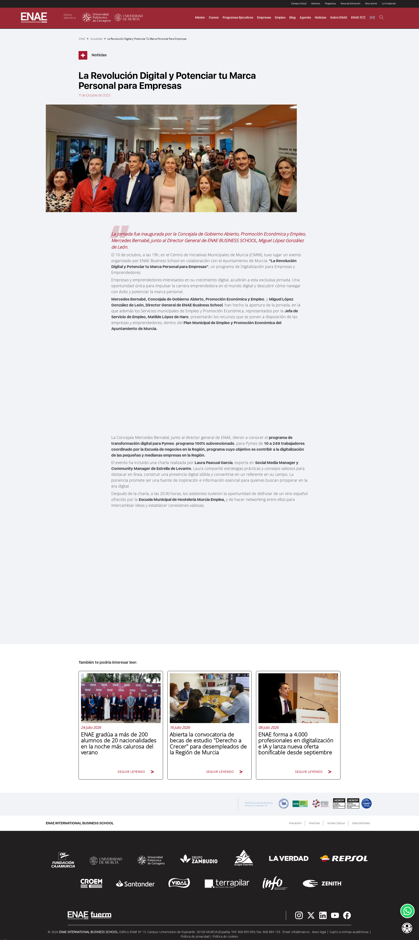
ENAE (82, 39)
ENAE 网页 (358, 17)
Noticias (320, 17)
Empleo (280, 17)
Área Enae (314, 823)
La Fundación (389, 3)
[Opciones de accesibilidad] (407, 928)
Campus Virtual (298, 3)
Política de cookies (225, 936)
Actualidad (96, 39)
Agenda (305, 17)
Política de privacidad (195, 936)
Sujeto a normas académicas (349, 932)
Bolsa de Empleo (361, 823)
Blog (292, 17)
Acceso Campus (336, 823)
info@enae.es (300, 932)
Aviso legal (319, 932)
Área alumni (295, 823)
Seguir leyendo (131, 772)
